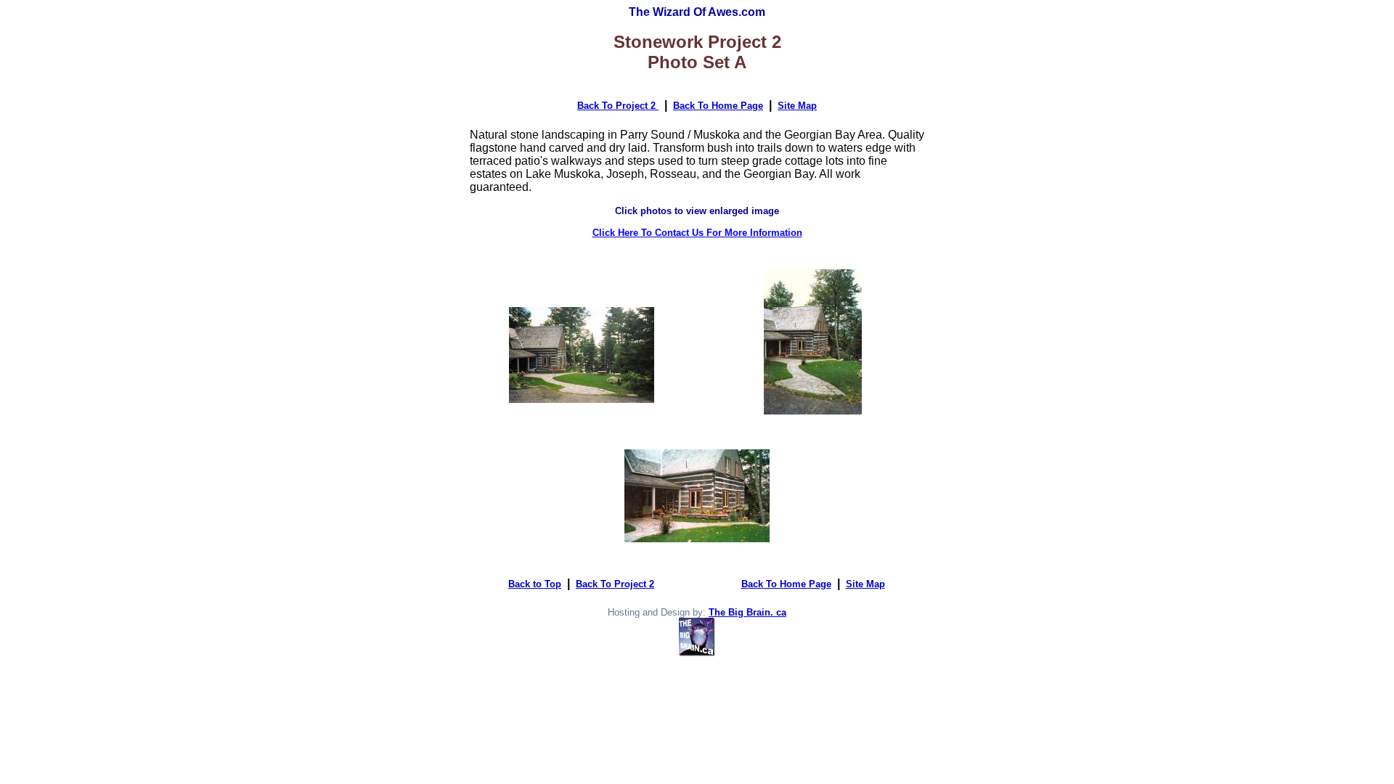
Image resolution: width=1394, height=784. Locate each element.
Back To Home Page (718, 105)
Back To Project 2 (618, 105)
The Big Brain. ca (747, 612)
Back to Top (534, 584)
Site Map (797, 105)
